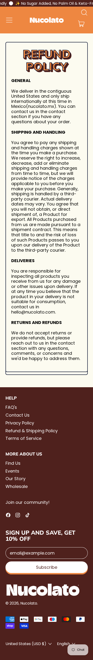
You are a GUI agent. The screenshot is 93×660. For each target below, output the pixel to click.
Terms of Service (23, 438)
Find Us (13, 463)
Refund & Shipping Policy (31, 431)
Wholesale (16, 486)
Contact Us (17, 415)
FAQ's (11, 407)
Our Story (15, 479)
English (63, 643)
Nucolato (28, 603)
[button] (84, 12)
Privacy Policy (19, 423)
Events (12, 471)
